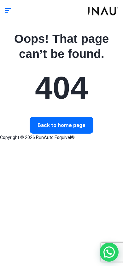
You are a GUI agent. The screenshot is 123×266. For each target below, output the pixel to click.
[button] (109, 252)
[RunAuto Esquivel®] (103, 11)
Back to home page (61, 125)
